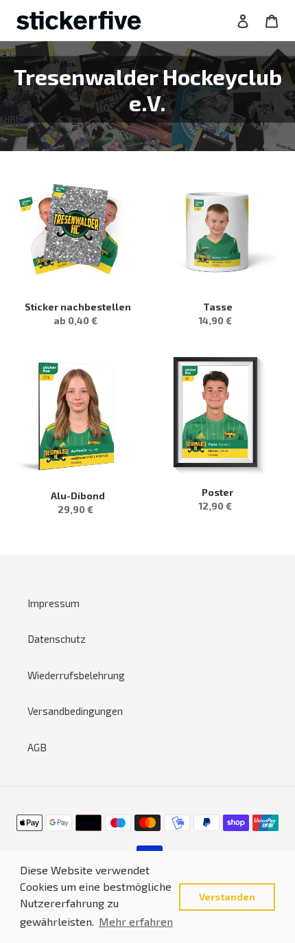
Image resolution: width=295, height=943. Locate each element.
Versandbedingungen (75, 711)
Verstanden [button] (227, 896)
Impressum (53, 603)
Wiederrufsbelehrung (76, 675)
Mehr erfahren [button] (136, 921)
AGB (37, 747)
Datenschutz (56, 639)
